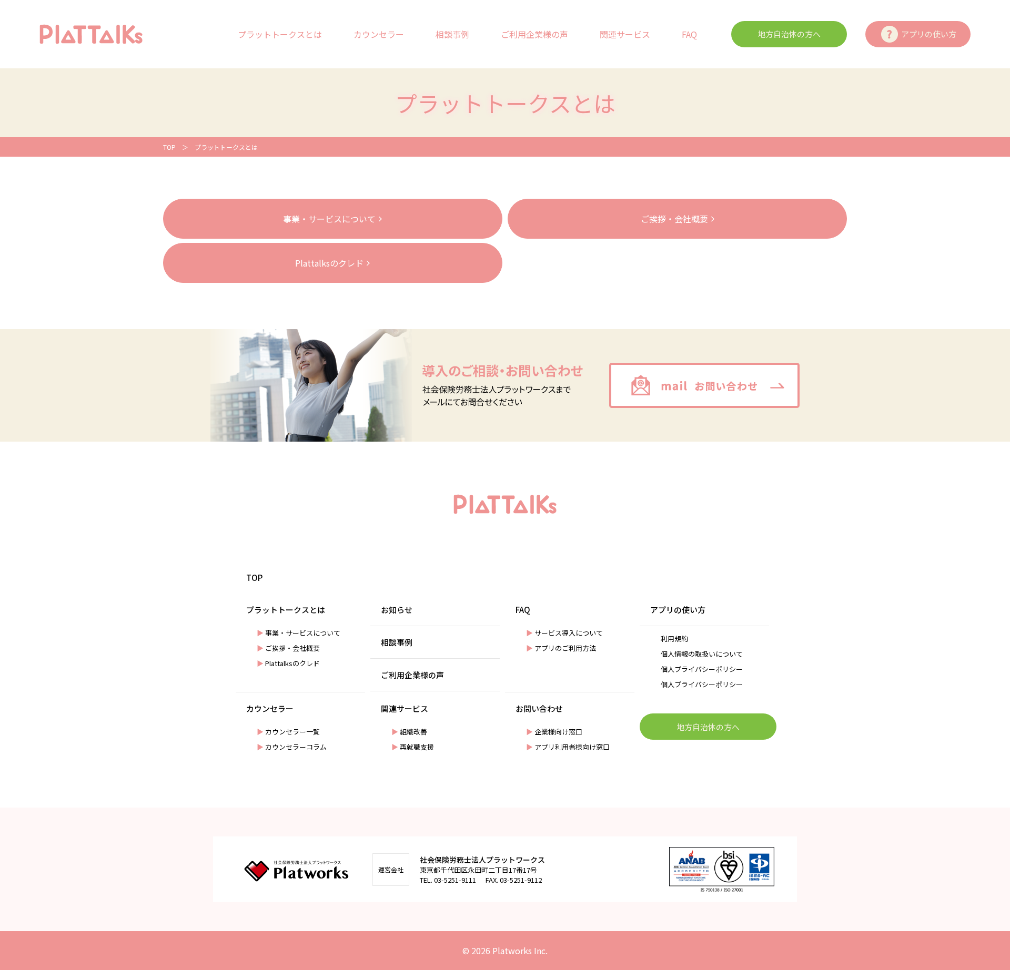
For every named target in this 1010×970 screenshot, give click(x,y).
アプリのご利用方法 (561, 648)
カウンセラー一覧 (288, 732)
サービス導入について (564, 633)
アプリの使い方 (928, 33)
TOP (169, 146)
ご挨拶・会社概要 (288, 648)
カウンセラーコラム (292, 747)
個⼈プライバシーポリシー (702, 669)
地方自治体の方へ (789, 33)
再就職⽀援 (412, 747)
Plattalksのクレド (288, 663)
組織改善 (409, 732)
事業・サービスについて (298, 633)
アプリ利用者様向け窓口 (568, 747)
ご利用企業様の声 (534, 34)
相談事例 (452, 34)
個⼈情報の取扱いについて (702, 654)
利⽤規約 (674, 639)
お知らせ (396, 609)
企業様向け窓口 (554, 732)
